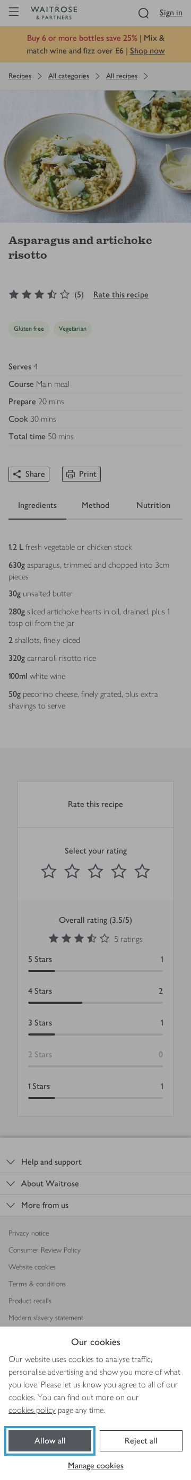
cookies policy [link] (32, 1410)
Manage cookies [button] (96, 1465)
